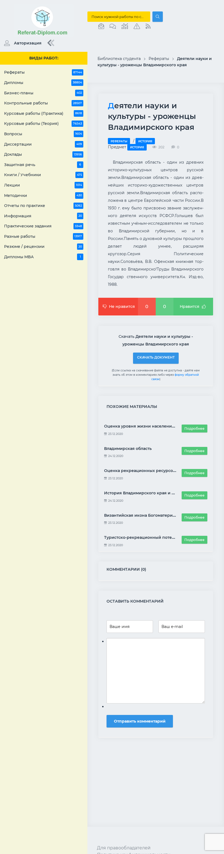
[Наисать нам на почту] (101, 26)
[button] (21, 43)
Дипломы (43, 82)
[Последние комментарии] (113, 26)
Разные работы (43, 236)
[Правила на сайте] (137, 26)
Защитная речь (42, 164)
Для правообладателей (124, 847)
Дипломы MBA (42, 256)
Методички (43, 195)
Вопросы (43, 133)
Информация (43, 216)
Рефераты (43, 72)
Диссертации (43, 144)
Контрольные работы (43, 103)
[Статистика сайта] (125, 26)
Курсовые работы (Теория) (43, 123)
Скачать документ (156, 357)
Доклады (43, 154)
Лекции (43, 185)
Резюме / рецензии (43, 246)
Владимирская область (128, 448)
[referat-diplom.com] (44, 35)
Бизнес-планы (43, 93)
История (145, 141)
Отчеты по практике (43, 205)
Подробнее (194, 428)
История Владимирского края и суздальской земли (157, 493)
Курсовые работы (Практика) (43, 113)
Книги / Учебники (43, 174)
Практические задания (43, 226)
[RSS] (148, 26)
